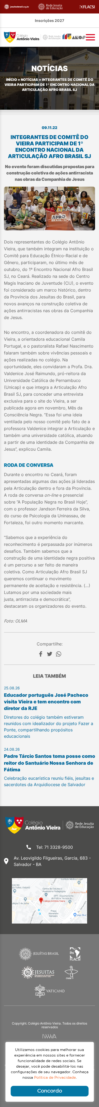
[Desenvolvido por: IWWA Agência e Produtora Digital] (49, 1036)
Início (11, 80)
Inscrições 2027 (49, 20)
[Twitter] (49, 654)
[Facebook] (40, 654)
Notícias (29, 80)
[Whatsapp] (58, 654)
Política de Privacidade (55, 1077)
